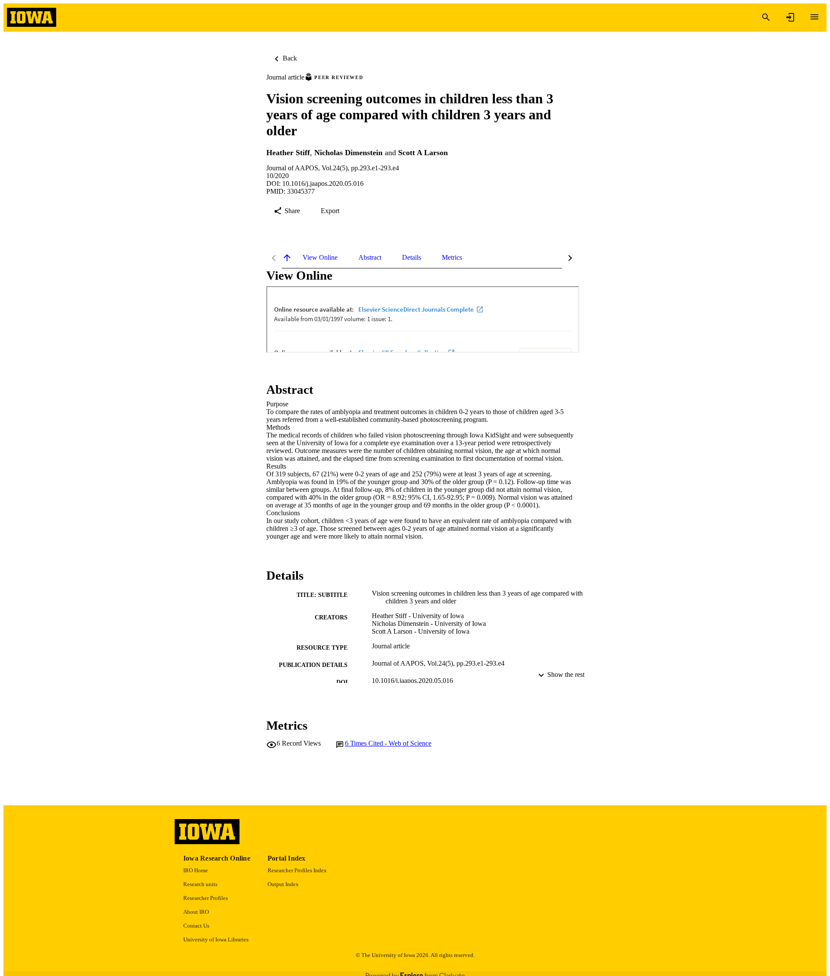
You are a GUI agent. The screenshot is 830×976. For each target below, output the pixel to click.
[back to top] (287, 257)
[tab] (320, 257)
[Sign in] (790, 17)
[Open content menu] (814, 17)
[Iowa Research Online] (31, 17)
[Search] (766, 17)
